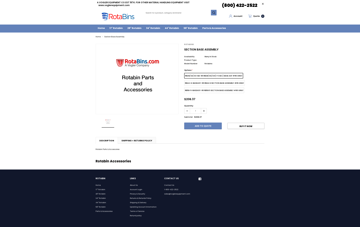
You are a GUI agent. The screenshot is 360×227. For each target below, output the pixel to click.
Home (98, 36)
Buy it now (245, 126)
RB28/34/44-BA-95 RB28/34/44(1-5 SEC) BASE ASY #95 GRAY (213, 75)
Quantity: (189, 105)
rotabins (189, 44)
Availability (189, 56)
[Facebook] (201, 179)
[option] (137, 79)
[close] (262, 3)
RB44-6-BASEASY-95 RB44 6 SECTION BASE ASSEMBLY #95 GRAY (214, 83)
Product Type (190, 60)
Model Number (190, 63)
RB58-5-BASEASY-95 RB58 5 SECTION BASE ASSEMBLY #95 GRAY (214, 90)
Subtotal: (188, 117)
